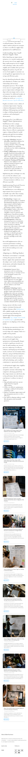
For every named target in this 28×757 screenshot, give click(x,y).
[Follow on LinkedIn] (19, 750)
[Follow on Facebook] (16, 750)
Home (2, 750)
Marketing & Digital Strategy (9, 433)
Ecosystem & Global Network (9, 502)
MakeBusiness (20, 309)
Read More (6, 441)
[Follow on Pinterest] (16, 753)
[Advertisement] (14, 22)
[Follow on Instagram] (22, 750)
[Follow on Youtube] (19, 753)
